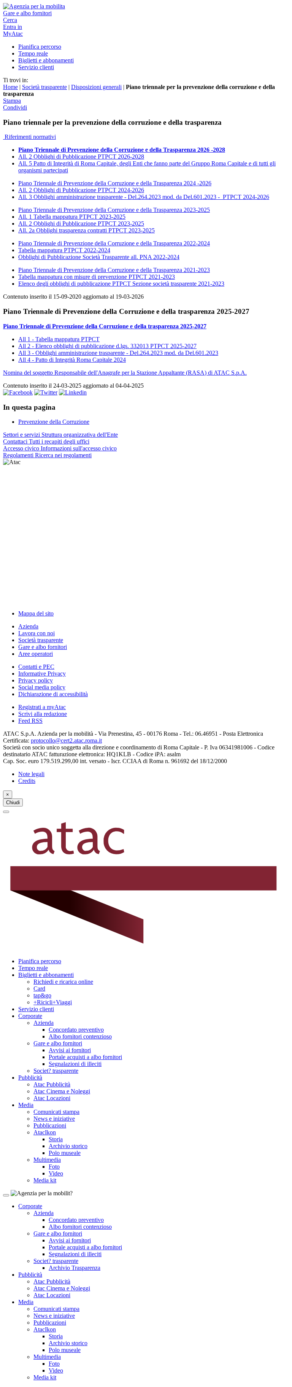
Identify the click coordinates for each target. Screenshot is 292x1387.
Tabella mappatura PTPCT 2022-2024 (64, 250)
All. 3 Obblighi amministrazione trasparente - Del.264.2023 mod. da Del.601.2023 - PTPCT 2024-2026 (143, 197)
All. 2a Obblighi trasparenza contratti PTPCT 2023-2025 (86, 230)
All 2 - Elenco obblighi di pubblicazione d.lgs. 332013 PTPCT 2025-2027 (107, 346)
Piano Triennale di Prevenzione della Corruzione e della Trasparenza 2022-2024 (114, 243)
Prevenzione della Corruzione (53, 421)
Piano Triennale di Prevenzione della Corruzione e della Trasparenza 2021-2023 (114, 270)
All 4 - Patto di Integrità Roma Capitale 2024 (72, 359)
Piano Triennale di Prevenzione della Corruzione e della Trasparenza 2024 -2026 (114, 183)
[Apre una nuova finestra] (18, 392)
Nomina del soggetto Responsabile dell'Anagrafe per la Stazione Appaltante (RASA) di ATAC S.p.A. (125, 372)
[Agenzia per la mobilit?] (146, 6)
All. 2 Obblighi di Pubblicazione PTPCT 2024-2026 (81, 190)
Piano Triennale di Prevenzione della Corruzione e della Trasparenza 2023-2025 (114, 210)
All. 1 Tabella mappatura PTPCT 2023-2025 (71, 216)
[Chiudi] (6, 812)
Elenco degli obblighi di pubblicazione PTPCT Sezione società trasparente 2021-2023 (121, 283)
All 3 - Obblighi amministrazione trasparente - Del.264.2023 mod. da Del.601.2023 (118, 353)
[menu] (146, 535)
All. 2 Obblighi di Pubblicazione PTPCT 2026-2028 (81, 156)
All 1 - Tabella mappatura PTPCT (59, 339)
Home (10, 87)
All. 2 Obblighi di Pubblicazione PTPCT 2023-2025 (81, 223)
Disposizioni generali (96, 87)
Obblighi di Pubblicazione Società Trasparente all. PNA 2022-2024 (98, 257)
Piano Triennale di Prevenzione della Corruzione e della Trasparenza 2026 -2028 (121, 149)
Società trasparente (44, 87)
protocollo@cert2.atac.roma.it (66, 740)
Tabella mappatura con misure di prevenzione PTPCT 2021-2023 (96, 277)
